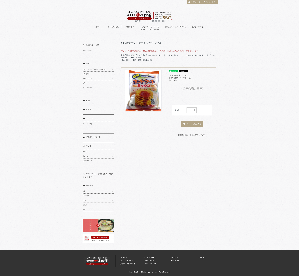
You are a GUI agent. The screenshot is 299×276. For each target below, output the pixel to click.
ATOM (202, 257)
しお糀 (89, 109)
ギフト (89, 146)
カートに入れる (194, 124)
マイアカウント (195, 2)
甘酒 (88, 100)
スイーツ (89, 118)
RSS (198, 257)
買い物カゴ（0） (211, 2)
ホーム (98, 27)
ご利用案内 (129, 27)
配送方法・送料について (175, 27)
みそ (88, 63)
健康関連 (89, 185)
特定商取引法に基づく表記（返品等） (192, 135)
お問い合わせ (197, 27)
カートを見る (175, 261)
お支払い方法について (150, 27)
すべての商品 (113, 27)
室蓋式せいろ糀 (92, 45)
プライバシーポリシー (149, 29)
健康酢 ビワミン (93, 137)
